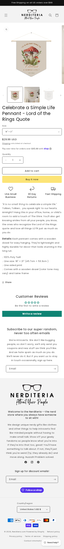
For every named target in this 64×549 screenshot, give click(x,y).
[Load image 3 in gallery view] (49, 94)
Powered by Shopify (35, 531)
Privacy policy (15, 536)
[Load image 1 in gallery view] (15, 94)
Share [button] (8, 282)
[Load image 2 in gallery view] (32, 94)
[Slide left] (3, 95)
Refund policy (53, 531)
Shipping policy (50, 536)
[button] (6, 15)
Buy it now (32, 179)
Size (4, 125)
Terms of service (32, 536)
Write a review (32, 313)
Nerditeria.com (19, 531)
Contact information (33, 541)
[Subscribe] (54, 368)
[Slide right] (60, 95)
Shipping (6, 143)
